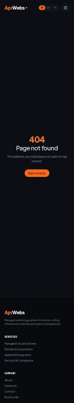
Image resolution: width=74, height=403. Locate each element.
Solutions (11, 385)
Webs (15, 312)
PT (55, 7)
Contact (10, 391)
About (9, 380)
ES (48, 7)
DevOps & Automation (19, 349)
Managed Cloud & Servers (20, 343)
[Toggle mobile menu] (65, 8)
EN (42, 7)
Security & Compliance (19, 360)
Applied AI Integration (18, 354)
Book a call (11, 397)
